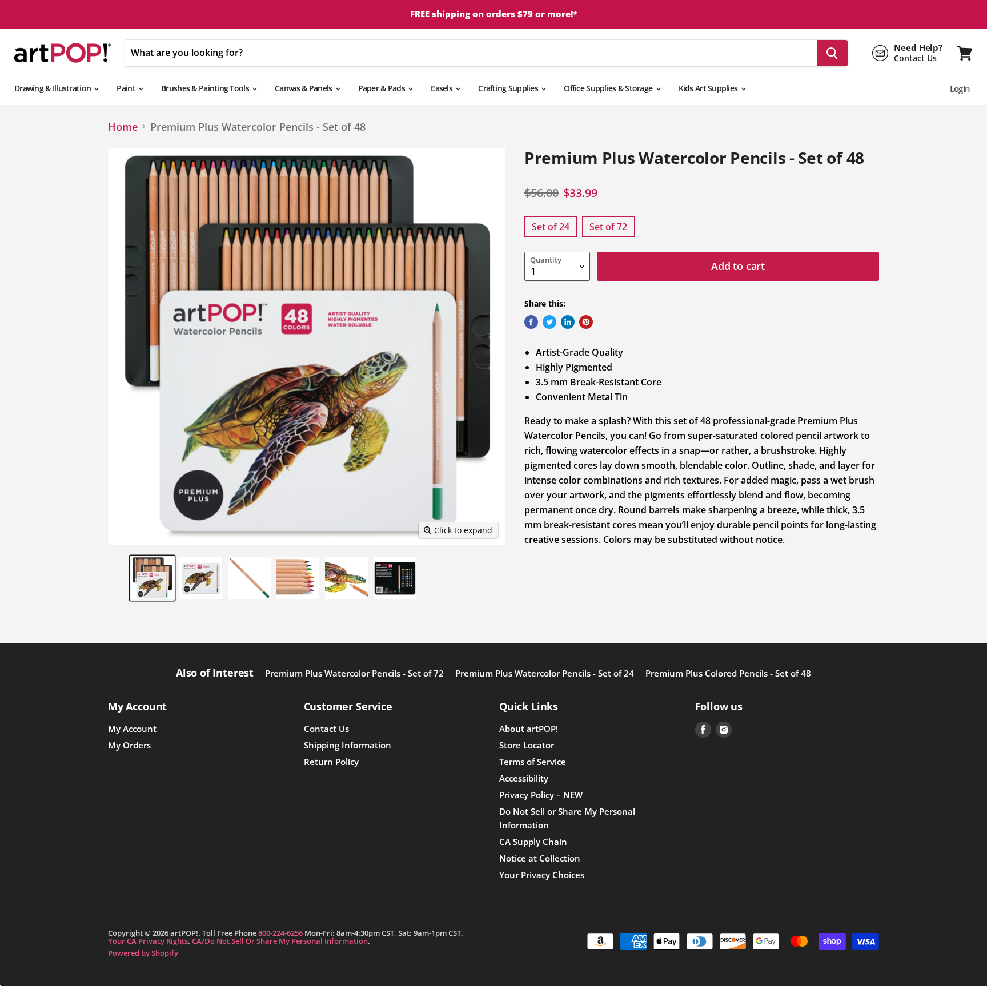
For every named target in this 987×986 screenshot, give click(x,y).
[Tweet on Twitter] (549, 322)
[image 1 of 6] (152, 578)
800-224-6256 (280, 933)
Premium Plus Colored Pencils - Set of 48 (728, 673)
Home (123, 127)
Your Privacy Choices (541, 874)
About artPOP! (528, 728)
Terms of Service (532, 761)
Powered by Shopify (143, 953)
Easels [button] (442, 88)
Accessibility (523, 778)
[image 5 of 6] (346, 578)
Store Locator (526, 745)
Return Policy (331, 761)
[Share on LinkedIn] (568, 322)
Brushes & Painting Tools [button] (206, 88)
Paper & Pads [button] (382, 88)
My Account (132, 728)
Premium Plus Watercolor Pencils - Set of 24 (544, 673)
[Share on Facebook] (531, 322)
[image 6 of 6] (395, 578)
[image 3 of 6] (249, 578)
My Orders (129, 745)
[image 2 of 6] (200, 578)
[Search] (832, 53)
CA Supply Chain (533, 841)
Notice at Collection (539, 858)
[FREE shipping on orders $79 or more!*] (493, 14)
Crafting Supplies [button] (509, 88)
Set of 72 (608, 226)
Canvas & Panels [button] (304, 88)
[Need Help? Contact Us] (907, 53)
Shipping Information (347, 745)
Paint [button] (127, 88)
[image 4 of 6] (297, 578)
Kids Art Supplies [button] (709, 88)
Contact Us (326, 728)
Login (960, 88)
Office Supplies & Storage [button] (609, 88)
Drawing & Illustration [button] (53, 88)
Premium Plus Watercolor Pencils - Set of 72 (354, 673)
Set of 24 (550, 226)
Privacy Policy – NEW (541, 794)
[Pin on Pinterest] (586, 322)
